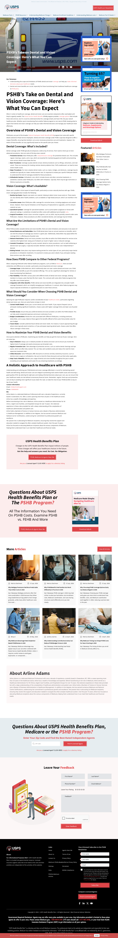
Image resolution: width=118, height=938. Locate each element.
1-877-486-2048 (84, 919)
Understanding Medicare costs (86, 15)
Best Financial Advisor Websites (80, 912)
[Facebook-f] (59, 67)
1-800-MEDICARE (57, 919)
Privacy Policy (66, 858)
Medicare (59, 263)
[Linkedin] (63, 67)
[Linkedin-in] (83, 903)
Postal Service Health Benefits (34, 116)
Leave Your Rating (67, 789)
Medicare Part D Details (106, 15)
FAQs (50, 870)
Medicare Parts (7, 15)
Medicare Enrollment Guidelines (63, 15)
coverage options (64, 116)
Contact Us (51, 858)
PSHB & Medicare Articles (53, 875)
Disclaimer (65, 866)
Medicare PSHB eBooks (55, 862)
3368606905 (14, 389)
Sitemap (51, 866)
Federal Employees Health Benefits (39, 135)
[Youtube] (71, 67)
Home (50, 850)
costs (66, 212)
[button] (103, 8)
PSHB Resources (21, 15)
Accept (97, 935)
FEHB (52, 135)
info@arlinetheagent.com (18, 387)
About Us (51, 854)
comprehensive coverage (45, 155)
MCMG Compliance (68, 870)
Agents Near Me (67, 850)
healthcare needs (54, 300)
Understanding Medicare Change (39, 15)
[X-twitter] (67, 67)
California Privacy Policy (69, 862)
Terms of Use (66, 854)
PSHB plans (15, 89)
